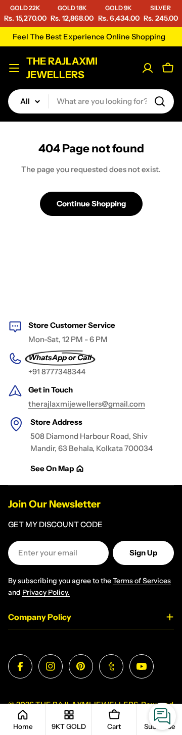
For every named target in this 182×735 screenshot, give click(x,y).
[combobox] (91, 101)
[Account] (148, 68)
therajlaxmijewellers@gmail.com (86, 404)
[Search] (160, 101)
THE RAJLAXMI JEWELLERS (62, 68)
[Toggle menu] (14, 68)
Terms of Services (142, 580)
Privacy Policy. (46, 592)
